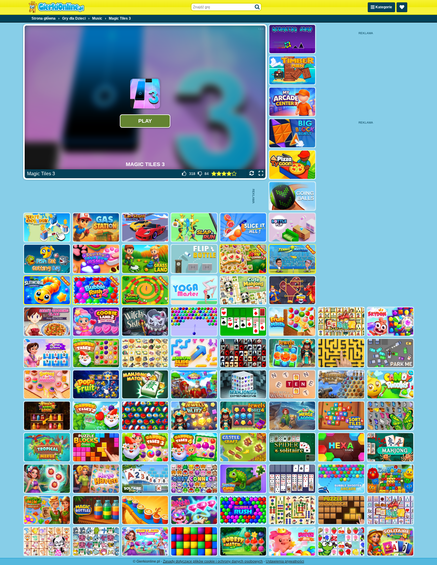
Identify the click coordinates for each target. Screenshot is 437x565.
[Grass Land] (145, 259)
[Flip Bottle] (194, 259)
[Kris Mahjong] (145, 353)
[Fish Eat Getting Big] (47, 259)
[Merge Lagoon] (292, 416)
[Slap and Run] (194, 227)
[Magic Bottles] (96, 510)
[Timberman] (292, 71)
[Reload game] (251, 173)
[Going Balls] (292, 196)
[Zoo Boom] (390, 479)
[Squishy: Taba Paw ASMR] (96, 259)
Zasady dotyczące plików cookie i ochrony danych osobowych (213, 561)
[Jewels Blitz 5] (194, 416)
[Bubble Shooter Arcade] (341, 479)
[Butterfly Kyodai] (390, 416)
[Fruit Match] (292, 322)
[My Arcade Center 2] (292, 102)
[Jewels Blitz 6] (292, 353)
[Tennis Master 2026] (292, 259)
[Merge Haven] (96, 479)
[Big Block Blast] (292, 133)
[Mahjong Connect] (341, 322)
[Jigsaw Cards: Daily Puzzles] (243, 479)
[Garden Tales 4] (194, 447)
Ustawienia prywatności (285, 561)
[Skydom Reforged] (194, 510)
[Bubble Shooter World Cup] (145, 416)
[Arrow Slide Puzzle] (194, 353)
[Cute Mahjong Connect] (243, 290)
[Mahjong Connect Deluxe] (390, 510)
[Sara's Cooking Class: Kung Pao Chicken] (47, 322)
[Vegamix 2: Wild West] (47, 510)
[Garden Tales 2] (96, 416)
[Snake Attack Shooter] (145, 290)
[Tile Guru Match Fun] (47, 479)
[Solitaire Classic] (243, 322)
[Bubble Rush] (243, 510)
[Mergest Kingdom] (194, 385)
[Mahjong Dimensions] (243, 385)
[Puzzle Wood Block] (341, 510)
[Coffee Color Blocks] (145, 510)
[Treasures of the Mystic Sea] (341, 385)
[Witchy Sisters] (145, 322)
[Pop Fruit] (96, 385)
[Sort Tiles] (341, 416)
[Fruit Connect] (341, 541)
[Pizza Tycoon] (292, 165)
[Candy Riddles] (390, 385)
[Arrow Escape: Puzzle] (341, 353)
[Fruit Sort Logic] (47, 416)
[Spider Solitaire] (292, 447)
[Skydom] (390, 322)
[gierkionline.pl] (56, 7)
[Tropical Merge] (47, 447)
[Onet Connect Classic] (194, 479)
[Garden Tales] (96, 353)
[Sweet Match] (47, 385)
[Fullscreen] (260, 173)
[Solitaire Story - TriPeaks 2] (145, 479)
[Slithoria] (47, 290)
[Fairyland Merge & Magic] (145, 541)
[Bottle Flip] (292, 227)
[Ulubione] (402, 7)
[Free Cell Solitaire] (292, 479)
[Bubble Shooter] (194, 322)
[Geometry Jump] (292, 39)
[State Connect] (47, 227)
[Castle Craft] (243, 447)
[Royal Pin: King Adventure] (292, 290)
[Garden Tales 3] (145, 447)
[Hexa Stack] (341, 447)
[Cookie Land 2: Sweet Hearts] (96, 322)
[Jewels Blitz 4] (243, 416)
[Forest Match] (243, 541)
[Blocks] (194, 541)
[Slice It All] (243, 227)
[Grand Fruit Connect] (243, 259)
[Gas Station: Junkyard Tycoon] (96, 227)
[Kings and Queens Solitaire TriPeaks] (47, 353)
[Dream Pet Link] (47, 541)
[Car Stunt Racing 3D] (145, 227)
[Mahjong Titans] (292, 510)
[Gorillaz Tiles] (243, 353)
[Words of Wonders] (292, 385)
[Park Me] (390, 353)
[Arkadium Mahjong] (390, 447)
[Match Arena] (292, 541)
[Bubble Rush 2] (96, 290)
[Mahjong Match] (145, 385)
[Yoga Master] (194, 290)
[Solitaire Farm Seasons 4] (390, 541)
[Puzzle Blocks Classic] (96, 447)
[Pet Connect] (96, 541)
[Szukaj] (257, 7)
